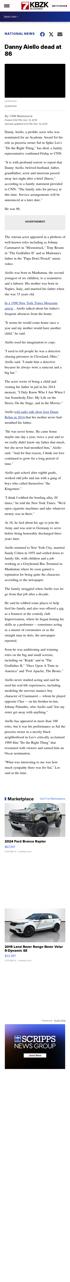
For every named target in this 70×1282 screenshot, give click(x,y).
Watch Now (59, 6)
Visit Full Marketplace (52, 799)
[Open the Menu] (6, 6)
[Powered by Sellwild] (59, 1020)
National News (20, 34)
